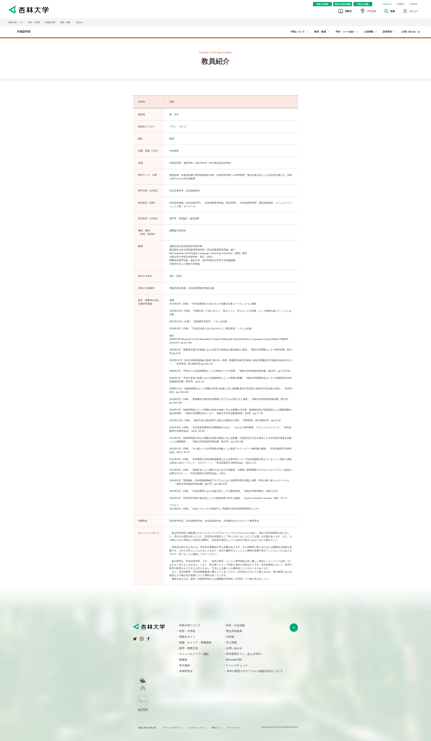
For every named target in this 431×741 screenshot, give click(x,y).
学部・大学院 (34, 22)
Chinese (413, 4)
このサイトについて (197, 728)
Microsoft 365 (234, 659)
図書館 (183, 659)
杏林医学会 (186, 671)
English (400, 4)
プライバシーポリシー (172, 728)
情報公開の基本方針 (147, 728)
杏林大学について (190, 625)
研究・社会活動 (235, 625)
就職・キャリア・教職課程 (195, 642)
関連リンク (216, 728)
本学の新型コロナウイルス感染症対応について (254, 671)
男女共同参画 (234, 631)
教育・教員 (320, 31)
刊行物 (230, 636)
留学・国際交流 (188, 648)
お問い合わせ (409, 31)
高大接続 (184, 665)
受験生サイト (187, 636)
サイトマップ (233, 728)
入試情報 (368, 31)
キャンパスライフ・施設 (194, 653)
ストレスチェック (236, 665)
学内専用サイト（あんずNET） (245, 653)
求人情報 (231, 642)
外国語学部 (50, 22)
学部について (298, 31)
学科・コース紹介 (345, 31)
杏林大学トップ (15, 22)
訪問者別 (387, 31)
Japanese (387, 4)
